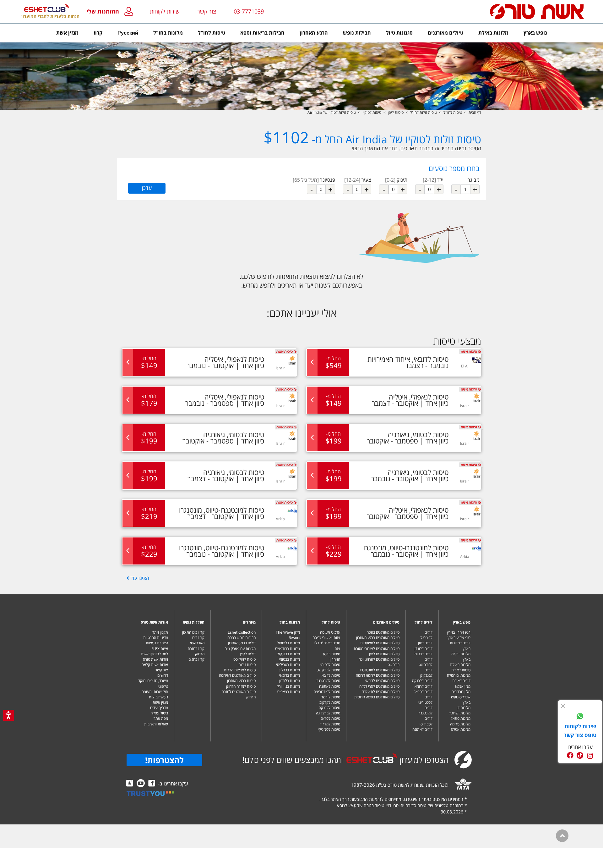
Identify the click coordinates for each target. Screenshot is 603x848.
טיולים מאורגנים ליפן (384, 654)
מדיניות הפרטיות (155, 637)
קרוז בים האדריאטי (197, 640)
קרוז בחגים (196, 659)
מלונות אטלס (460, 729)
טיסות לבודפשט (328, 670)
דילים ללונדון (423, 648)
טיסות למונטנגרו (328, 680)
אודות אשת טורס (154, 622)
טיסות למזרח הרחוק (241, 686)
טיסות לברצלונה (328, 713)
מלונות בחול (290, 622)
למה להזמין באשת (154, 654)
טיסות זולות (247, 664)
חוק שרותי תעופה (155, 691)
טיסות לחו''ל (452, 112)
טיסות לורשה (330, 697)
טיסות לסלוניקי (329, 729)
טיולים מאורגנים (386, 622)
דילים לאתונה (422, 729)
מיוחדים (249, 622)
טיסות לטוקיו (371, 112)
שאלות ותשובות (156, 724)
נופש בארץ (461, 622)
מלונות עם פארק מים (240, 648)
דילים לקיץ (248, 654)
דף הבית (475, 112)
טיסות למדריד (330, 724)
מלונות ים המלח (458, 675)
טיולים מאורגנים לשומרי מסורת (376, 648)
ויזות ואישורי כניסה (326, 637)
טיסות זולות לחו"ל (423, 112)
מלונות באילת (460, 664)
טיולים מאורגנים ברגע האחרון (377, 637)
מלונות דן (463, 707)
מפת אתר (161, 718)
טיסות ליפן (396, 112)
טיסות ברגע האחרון (331, 656)
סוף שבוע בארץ (459, 637)
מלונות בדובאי (289, 675)
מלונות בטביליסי (288, 664)
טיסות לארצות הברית (240, 670)
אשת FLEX (159, 648)
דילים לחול (423, 622)
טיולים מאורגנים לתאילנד (380, 691)
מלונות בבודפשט (287, 648)
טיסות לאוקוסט (244, 659)
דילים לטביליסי (426, 721)
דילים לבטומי (423, 654)
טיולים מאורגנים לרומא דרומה (377, 675)
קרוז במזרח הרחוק (196, 651)
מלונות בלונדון (289, 680)
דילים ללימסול (426, 635)
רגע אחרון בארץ (458, 632)
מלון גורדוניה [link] (461, 691)
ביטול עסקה (159, 713)
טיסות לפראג (330, 718)
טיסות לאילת (460, 670)
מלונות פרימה (460, 724)
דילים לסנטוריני (425, 699)
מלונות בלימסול (288, 643)
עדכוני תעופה (330, 632)
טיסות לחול (331, 622)
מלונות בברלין (290, 670)
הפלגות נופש (193, 622)
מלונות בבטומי (289, 659)
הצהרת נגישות (157, 643)
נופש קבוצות (158, 697)
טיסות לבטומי (330, 664)
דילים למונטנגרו (425, 710)
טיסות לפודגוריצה (327, 691)
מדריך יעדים (159, 707)
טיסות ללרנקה (329, 707)
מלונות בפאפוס (288, 691)
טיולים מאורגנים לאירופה (237, 675)
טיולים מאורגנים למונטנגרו (379, 670)
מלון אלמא (462, 686)
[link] (580, 717)
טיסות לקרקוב (329, 702)
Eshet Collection (242, 632)
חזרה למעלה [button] (562, 835)
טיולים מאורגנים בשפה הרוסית (376, 697)
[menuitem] (535, 33)
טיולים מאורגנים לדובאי (382, 680)
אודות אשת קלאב (155, 664)
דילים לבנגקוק (426, 672)
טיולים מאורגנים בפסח (383, 632)
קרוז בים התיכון (193, 632)
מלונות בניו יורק (288, 686)
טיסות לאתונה (329, 686)
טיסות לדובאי (330, 675)
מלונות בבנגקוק (288, 654)
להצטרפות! (164, 760)
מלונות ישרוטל (459, 713)
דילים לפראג (423, 691)
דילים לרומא (423, 686)
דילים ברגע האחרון (242, 643)
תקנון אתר (160, 632)
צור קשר (161, 670)
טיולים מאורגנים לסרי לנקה (379, 686)
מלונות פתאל (460, 718)
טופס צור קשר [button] (580, 735)
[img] (563, 706)
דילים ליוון (425, 643)
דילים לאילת (461, 680)
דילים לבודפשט (425, 662)
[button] (111, 11)
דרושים (162, 675)
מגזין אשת (160, 702)
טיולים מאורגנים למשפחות (379, 643)
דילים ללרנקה (422, 680)
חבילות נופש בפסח (241, 637)
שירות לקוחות (165, 11)
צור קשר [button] (206, 11)
